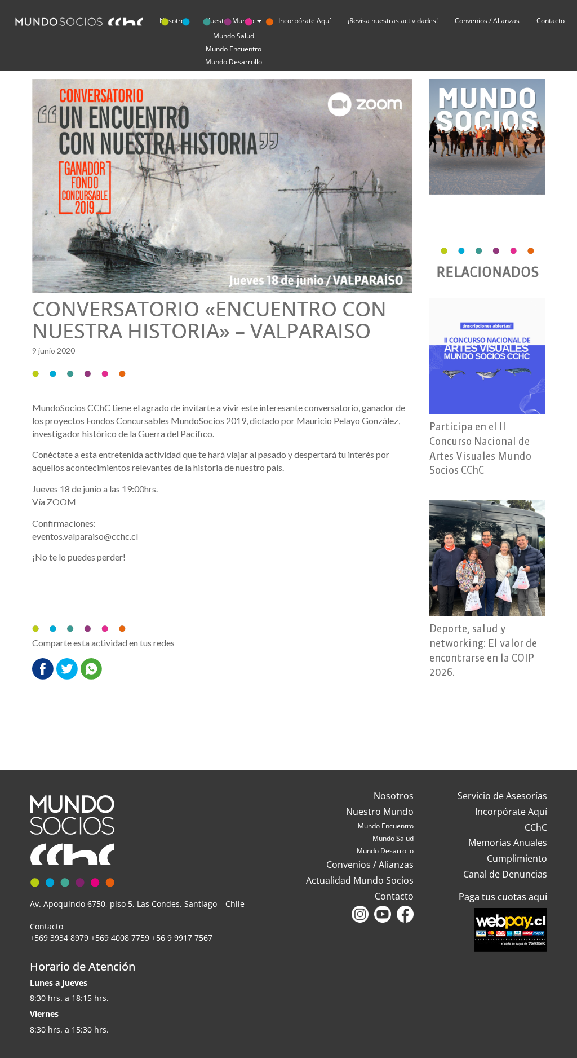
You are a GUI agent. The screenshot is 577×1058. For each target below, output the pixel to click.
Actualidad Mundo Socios (360, 880)
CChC (536, 827)
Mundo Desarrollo (233, 62)
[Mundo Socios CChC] (146, 19)
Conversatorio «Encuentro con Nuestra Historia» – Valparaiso (209, 320)
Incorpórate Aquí (511, 811)
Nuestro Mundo (380, 811)
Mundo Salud (393, 838)
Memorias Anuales (507, 842)
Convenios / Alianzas (487, 20)
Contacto (550, 20)
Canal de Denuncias (505, 874)
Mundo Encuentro (233, 49)
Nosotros (394, 796)
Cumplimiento (517, 858)
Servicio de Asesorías (502, 796)
